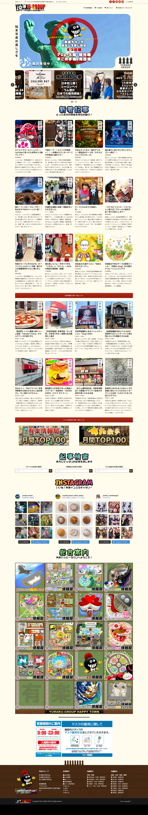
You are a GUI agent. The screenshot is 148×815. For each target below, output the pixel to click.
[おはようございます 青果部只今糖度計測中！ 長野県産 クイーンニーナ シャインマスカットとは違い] (46, 507)
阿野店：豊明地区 (118, 793)
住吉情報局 (78, 269)
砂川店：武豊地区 (118, 779)
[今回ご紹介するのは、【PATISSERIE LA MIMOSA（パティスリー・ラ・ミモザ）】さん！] (61, 520)
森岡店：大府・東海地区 (120, 786)
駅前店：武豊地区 (118, 782)
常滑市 (107, 338)
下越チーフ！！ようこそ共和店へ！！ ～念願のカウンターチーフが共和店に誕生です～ (59, 152)
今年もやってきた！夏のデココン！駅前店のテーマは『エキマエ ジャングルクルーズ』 (88, 152)
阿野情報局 (18, 157)
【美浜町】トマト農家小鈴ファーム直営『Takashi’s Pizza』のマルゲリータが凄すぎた (28, 333)
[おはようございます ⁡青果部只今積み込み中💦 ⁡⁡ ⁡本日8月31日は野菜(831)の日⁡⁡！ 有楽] (21, 520)
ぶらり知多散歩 (69, 784)
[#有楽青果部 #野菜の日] (21, 507)
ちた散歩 (21, 338)
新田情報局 (108, 214)
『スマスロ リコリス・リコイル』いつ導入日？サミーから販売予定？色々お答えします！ (118, 209)
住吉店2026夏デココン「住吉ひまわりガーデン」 (88, 264)
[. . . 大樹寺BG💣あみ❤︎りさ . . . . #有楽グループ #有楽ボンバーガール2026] (114, 507)
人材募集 (67, 777)
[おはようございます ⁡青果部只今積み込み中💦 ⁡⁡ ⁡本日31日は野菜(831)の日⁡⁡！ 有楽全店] (34, 520)
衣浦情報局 (108, 271)
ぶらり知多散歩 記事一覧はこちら (74, 420)
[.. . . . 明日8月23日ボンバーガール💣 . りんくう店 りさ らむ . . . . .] (101, 533)
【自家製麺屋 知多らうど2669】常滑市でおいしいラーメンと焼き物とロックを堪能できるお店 (118, 333)
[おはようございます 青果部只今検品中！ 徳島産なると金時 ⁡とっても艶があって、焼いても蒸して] (46, 533)
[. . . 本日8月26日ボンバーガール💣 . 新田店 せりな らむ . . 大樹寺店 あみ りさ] (127, 507)
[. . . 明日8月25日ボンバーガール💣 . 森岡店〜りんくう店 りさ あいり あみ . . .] (114, 520)
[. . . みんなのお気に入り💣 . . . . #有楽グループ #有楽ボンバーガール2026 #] (114, 533)
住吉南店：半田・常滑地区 (96, 779)
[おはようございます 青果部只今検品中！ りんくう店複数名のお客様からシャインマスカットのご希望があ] (46, 520)
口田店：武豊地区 (118, 777)
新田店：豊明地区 (118, 790)
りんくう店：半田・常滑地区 (97, 786)
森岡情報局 (108, 155)
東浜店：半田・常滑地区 (96, 782)
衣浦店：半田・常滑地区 (96, 784)
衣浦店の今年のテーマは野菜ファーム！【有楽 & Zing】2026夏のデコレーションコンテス (118, 266)
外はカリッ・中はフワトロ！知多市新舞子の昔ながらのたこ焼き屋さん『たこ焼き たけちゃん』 (28, 390)
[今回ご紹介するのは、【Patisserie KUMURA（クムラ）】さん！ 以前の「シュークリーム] (87, 520)
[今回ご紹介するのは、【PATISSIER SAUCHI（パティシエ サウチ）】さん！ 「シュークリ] (87, 507)
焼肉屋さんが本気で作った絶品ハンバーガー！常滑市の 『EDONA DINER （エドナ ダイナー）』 (58, 390)
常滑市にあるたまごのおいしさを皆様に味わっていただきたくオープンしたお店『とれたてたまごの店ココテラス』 (118, 392)
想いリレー (68, 779)
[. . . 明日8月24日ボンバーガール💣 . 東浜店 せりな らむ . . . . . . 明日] (127, 520)
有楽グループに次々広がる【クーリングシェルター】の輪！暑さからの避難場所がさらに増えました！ (28, 267)
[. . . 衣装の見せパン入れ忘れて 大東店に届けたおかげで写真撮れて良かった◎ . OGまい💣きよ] (127, 533)
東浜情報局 (18, 273)
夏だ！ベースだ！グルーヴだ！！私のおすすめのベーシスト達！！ (28, 208)
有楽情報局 (68, 782)
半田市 (47, 338)
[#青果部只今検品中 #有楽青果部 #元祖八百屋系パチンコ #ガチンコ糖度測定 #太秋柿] (34, 507)
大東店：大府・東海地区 (120, 788)
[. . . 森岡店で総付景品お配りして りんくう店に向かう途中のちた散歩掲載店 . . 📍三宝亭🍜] (101, 520)
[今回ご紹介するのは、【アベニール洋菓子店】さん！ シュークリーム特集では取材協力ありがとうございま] (87, 533)
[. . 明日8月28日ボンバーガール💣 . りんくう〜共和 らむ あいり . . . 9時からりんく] (101, 507)
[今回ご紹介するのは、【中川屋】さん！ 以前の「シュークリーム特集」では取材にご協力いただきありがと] (74, 520)
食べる (67, 786)
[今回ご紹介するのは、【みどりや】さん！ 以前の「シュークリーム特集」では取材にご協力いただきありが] (61, 533)
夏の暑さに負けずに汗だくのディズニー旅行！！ (118, 151)
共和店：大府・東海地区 (120, 784)
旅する (67, 793)
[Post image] (30, 577)
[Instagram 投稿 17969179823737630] (34, 533)
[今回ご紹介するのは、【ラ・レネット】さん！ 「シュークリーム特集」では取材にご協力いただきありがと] (74, 507)
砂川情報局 (78, 212)
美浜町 (17, 338)
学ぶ (66, 790)
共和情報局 (48, 157)
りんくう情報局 (49, 212)
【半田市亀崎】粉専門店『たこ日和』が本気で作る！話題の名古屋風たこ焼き (58, 333)
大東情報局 (48, 271)
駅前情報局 (78, 157)
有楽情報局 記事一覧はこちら (74, 295)
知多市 (17, 395)
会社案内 (67, 775)
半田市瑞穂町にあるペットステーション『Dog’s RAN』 (88, 332)
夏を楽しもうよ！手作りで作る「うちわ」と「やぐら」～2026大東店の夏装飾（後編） (58, 266)
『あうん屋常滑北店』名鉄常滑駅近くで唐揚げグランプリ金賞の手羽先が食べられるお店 (88, 390)
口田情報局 (18, 212)
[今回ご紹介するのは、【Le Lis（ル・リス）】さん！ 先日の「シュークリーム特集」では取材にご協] (61, 507)
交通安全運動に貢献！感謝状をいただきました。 (58, 208)
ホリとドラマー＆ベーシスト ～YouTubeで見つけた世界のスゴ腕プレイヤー (29, 152)
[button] (12, 85)
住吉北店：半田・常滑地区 (96, 777)
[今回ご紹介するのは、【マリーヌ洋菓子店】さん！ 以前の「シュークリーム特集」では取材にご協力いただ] (74, 533)
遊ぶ (66, 788)
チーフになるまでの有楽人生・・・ (86, 208)
